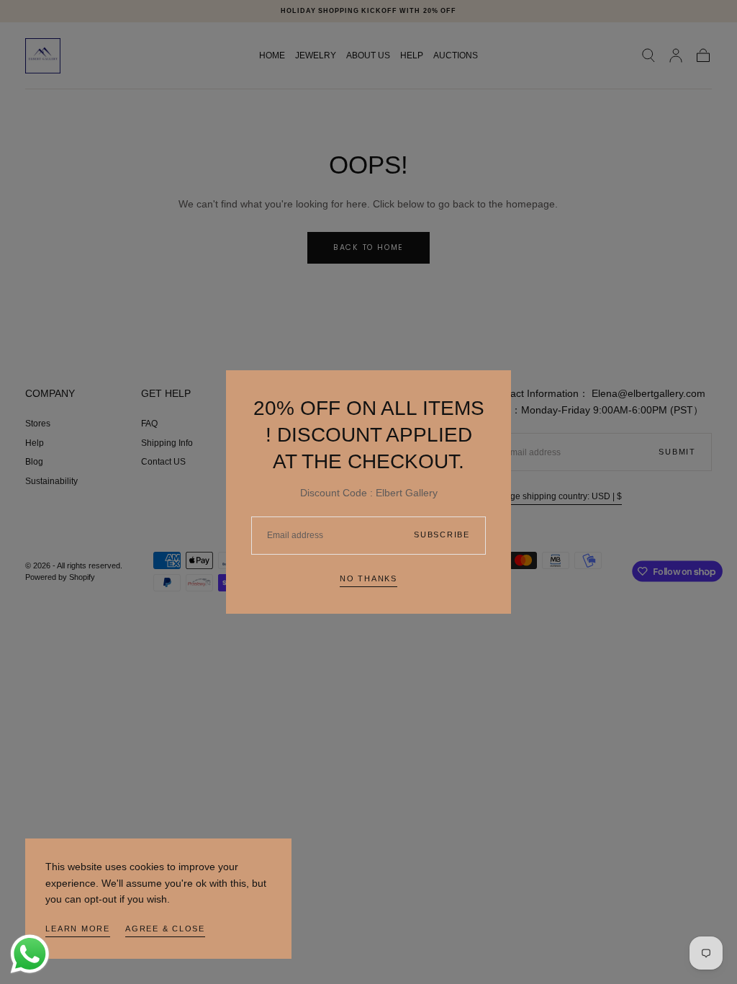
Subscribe (442, 534)
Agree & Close (165, 928)
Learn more (77, 928)
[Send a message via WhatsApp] (30, 954)
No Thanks (368, 578)
